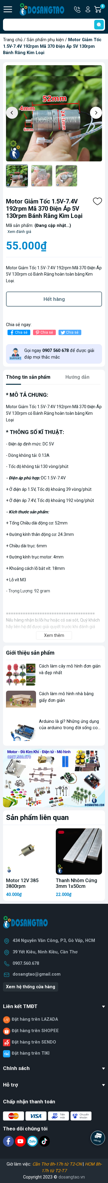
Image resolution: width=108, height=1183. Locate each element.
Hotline (77, 9)
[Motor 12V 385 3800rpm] (29, 851)
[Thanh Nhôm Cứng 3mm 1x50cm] (79, 851)
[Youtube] (21, 1141)
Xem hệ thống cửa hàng (30, 986)
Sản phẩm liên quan (37, 817)
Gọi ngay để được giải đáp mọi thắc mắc (59, 354)
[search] (99, 24)
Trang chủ (12, 39)
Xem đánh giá (19, 231)
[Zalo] (33, 1141)
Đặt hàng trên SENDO (34, 1042)
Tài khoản (88, 9)
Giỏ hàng (103, 10)
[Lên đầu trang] (98, 1154)
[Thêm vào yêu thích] (97, 201)
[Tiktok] (44, 1141)
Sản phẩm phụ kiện (45, 39)
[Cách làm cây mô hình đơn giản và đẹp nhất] (21, 674)
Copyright (33, 1177)
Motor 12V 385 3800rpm (22, 883)
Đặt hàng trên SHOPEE (35, 1030)
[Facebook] (9, 1141)
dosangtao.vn (71, 1177)
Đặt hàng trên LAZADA (35, 1019)
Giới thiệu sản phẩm (30, 653)
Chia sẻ (21, 332)
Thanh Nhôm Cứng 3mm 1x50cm (76, 883)
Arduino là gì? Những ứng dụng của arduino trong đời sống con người (69, 728)
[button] (96, 113)
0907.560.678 (26, 963)
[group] (54, 113)
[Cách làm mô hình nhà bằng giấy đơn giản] (21, 702)
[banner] (54, 778)
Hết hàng (54, 299)
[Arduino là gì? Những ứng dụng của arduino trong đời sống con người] (21, 729)
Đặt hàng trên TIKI (31, 1053)
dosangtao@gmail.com (37, 974)
